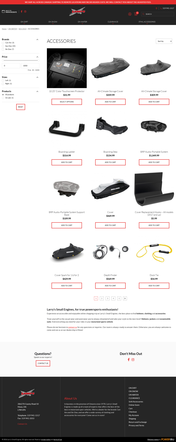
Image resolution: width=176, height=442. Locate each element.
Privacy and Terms (136, 425)
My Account (134, 415)
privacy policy (46, 439)
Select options (67, 102)
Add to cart (110, 102)
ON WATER (12, 29)
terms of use (58, 439)
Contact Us (43, 363)
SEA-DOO (22, 29)
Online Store (134, 405)
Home (4, 29)
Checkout (133, 412)
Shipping (132, 419)
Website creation (153, 439)
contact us (72, 327)
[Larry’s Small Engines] (77, 11)
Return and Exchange (138, 422)
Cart (131, 408)
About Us (70, 398)
